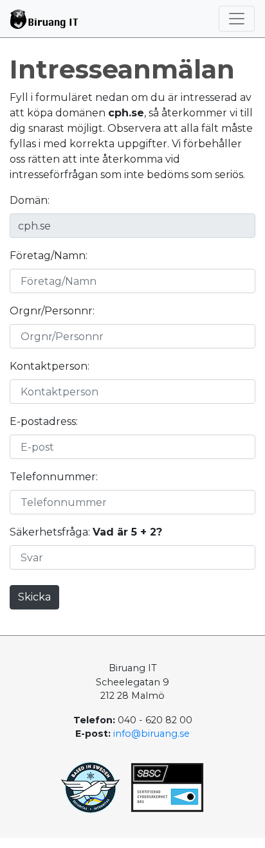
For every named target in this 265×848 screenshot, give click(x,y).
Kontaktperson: (49, 366)
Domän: (30, 200)
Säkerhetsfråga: (86, 532)
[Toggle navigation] (237, 19)
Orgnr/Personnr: (52, 311)
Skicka (34, 597)
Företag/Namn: (48, 255)
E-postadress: (44, 421)
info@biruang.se (151, 733)
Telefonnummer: (54, 477)
